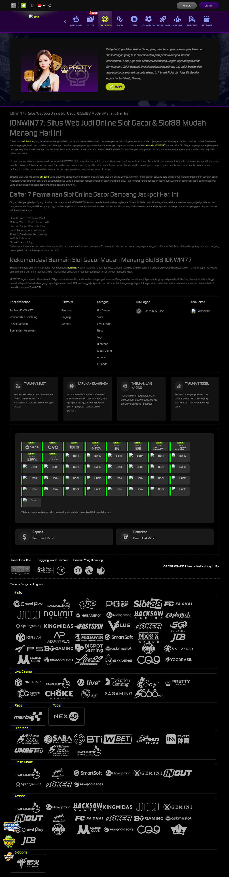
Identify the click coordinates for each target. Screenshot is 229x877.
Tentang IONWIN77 (21, 310)
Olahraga (148, 25)
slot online (28, 141)
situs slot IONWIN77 (155, 145)
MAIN (117, 87)
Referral (66, 324)
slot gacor (44, 176)
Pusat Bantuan (19, 324)
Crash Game (163, 25)
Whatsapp (204, 311)
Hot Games (76, 25)
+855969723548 (154, 311)
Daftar (209, 5)
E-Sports (192, 25)
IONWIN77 (73, 267)
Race (120, 25)
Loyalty (66, 317)
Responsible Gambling (23, 317)
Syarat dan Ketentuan (23, 330)
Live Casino (105, 25)
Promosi (206, 25)
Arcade (177, 25)
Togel (134, 25)
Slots (90, 25)
